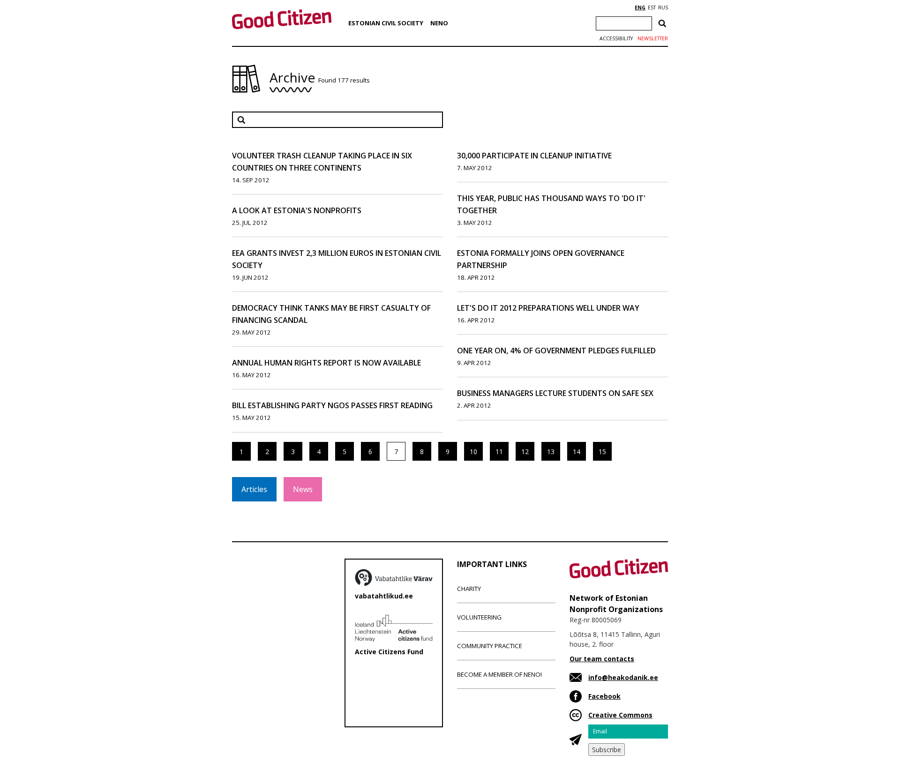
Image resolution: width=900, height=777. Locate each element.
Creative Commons (620, 714)
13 (551, 451)
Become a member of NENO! (499, 674)
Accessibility (616, 38)
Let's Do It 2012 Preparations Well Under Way (548, 308)
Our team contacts (602, 658)
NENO (439, 23)
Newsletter (653, 38)
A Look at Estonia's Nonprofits (296, 210)
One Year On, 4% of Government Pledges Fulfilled (556, 350)
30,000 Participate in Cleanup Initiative (534, 155)
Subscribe (606, 749)
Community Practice (489, 646)
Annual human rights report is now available (326, 363)
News (303, 489)
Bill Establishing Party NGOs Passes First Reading (332, 405)
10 (473, 451)
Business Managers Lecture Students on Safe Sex (555, 393)
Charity (469, 588)
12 (525, 451)
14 (576, 451)
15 (602, 451)
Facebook (604, 696)
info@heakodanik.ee (623, 677)
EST (652, 7)
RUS (663, 7)
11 (499, 451)
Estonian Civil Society (385, 23)
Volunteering (479, 617)
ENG (640, 7)
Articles (254, 489)
